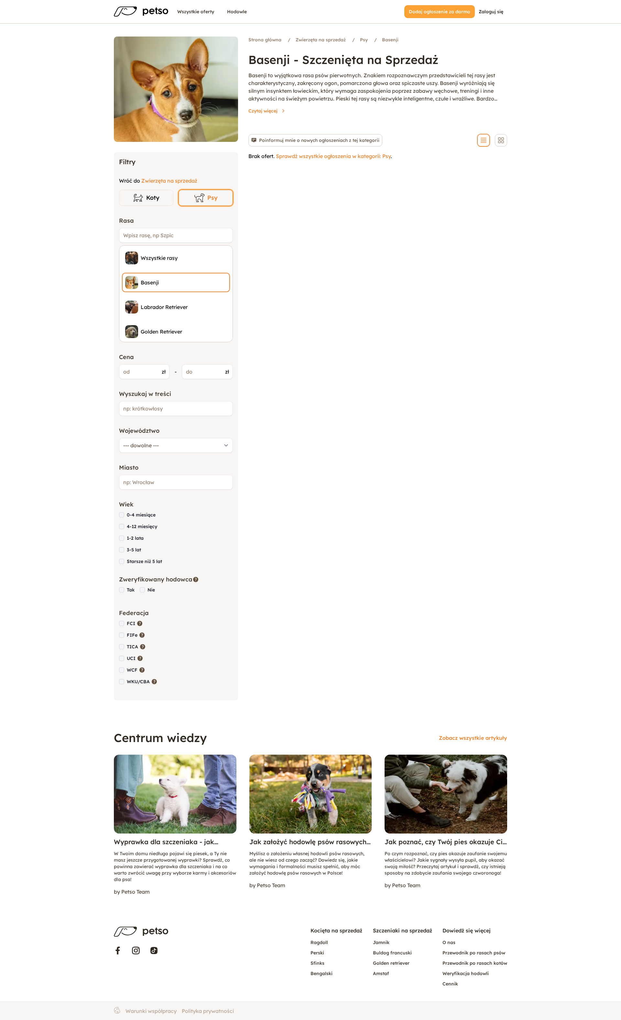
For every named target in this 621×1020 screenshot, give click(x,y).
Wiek (126, 504)
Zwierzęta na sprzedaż (169, 180)
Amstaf (381, 973)
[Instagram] (136, 950)
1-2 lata (135, 538)
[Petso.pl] (141, 11)
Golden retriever (391, 963)
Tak (131, 590)
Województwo (139, 430)
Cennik (450, 984)
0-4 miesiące (141, 515)
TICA (136, 646)
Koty (152, 197)
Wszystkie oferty (195, 12)
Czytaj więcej (263, 111)
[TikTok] (154, 950)
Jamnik (381, 942)
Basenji (150, 282)
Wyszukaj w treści (145, 394)
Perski (317, 953)
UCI (135, 658)
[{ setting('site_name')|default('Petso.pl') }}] (141, 932)
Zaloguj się (491, 12)
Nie (151, 590)
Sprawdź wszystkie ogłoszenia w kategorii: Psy (333, 156)
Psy (212, 197)
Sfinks (317, 963)
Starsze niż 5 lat (144, 561)
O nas (448, 942)
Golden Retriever (161, 331)
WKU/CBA (142, 681)
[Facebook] (118, 950)
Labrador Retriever (164, 307)
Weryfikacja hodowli (465, 973)
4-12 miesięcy (142, 526)
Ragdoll (319, 942)
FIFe (136, 635)
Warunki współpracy (151, 1011)
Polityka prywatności (208, 1011)
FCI (135, 623)
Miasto (128, 467)
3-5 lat (134, 550)
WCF (136, 670)
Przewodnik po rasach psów (473, 953)
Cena (126, 357)
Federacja (134, 613)
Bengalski (321, 973)
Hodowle (237, 12)
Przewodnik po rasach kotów (474, 963)
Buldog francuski (392, 953)
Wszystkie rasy (159, 258)
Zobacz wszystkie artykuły (473, 738)
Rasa (126, 220)
